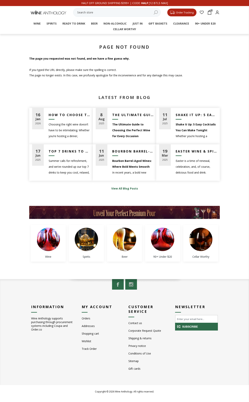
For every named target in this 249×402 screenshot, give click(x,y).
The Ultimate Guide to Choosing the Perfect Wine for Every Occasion (132, 115)
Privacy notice (137, 346)
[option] (48, 243)
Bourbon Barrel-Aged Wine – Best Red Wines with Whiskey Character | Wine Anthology (132, 151)
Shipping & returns (140, 338)
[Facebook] (118, 284)
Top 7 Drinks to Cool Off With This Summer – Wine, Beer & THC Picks (69, 151)
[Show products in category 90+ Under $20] (162, 239)
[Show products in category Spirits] (86, 239)
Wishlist (86, 341)
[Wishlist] (201, 12)
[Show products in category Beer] (124, 239)
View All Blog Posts (124, 188)
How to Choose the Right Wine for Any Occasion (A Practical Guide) (69, 115)
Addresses (88, 326)
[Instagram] (131, 284)
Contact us (135, 323)
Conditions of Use (139, 353)
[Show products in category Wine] (48, 239)
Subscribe (190, 326)
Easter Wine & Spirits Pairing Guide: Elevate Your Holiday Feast (196, 151)
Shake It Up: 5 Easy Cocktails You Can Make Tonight (196, 115)
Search (156, 12)
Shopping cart (90, 333)
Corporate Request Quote (144, 330)
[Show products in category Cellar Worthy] (200, 239)
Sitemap (133, 361)
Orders (86, 318)
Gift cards (134, 368)
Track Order (89, 349)
